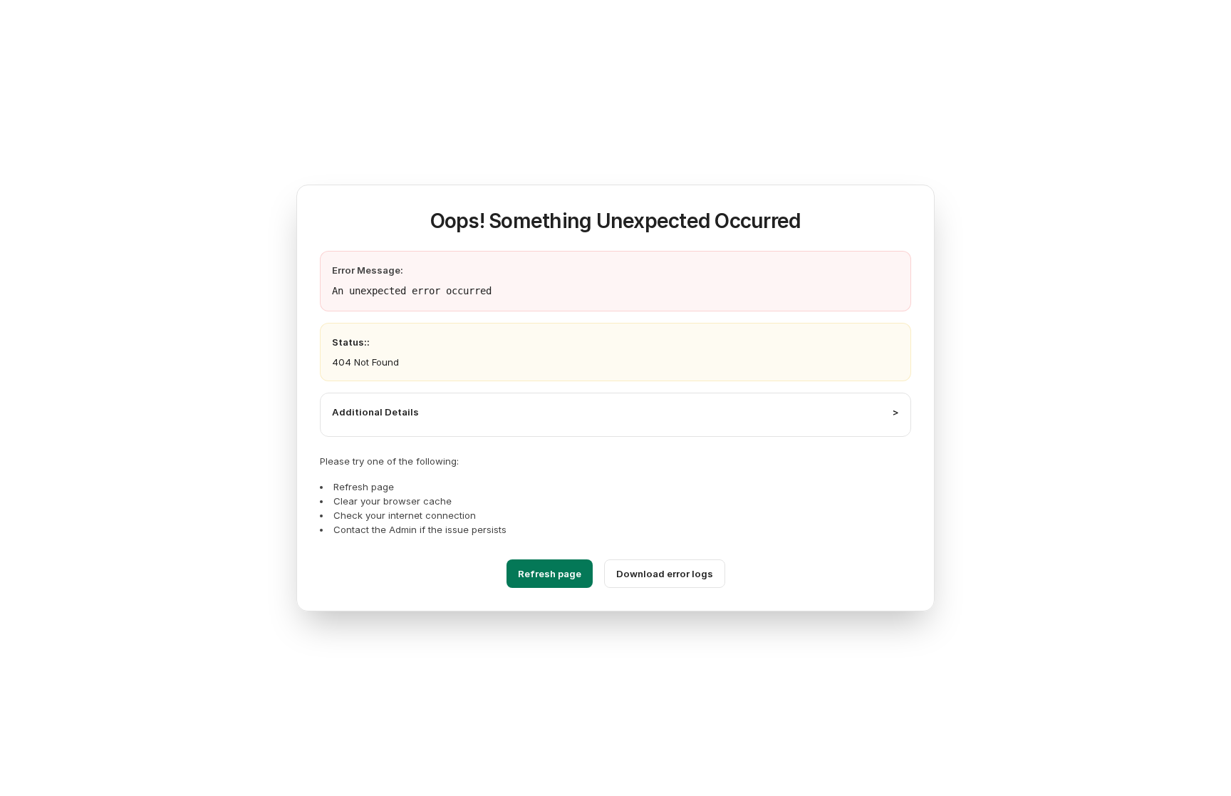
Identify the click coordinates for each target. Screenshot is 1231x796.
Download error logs (664, 573)
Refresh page (549, 573)
